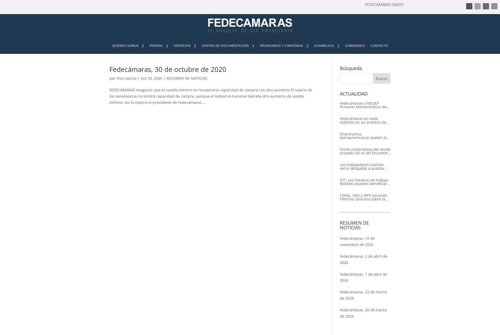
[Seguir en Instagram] (486, 6)
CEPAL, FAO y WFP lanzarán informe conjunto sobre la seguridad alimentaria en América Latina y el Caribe (363, 197)
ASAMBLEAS (324, 46)
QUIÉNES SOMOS (125, 46)
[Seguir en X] (477, 6)
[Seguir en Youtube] (494, 6)
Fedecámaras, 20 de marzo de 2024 (363, 313)
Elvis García (126, 78)
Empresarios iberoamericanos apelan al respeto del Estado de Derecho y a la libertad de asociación (363, 136)
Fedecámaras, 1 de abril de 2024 (363, 277)
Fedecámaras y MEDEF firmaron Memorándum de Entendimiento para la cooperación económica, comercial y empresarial (363, 105)
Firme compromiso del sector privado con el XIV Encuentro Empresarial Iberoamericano (365, 151)
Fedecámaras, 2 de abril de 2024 (363, 259)
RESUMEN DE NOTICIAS (186, 78)
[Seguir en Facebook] (469, 6)
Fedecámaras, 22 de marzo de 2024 (363, 295)
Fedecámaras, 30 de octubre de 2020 (167, 69)
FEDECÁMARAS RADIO (384, 4)
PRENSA (156, 46)
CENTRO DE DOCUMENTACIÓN (225, 46)
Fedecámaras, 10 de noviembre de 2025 (357, 241)
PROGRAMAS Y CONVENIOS (281, 46)
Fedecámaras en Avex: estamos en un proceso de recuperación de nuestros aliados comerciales (363, 120)
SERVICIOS (182, 46)
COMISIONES (355, 46)
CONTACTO (379, 46)
